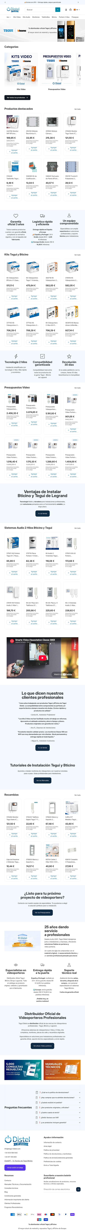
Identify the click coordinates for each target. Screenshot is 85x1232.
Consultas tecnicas (11, 1188)
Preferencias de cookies (52, 1161)
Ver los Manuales (42, 780)
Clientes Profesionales (12, 1203)
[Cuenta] (66, 9)
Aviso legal (47, 1146)
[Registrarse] (78, 1189)
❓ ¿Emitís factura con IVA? (49, 1117)
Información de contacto (52, 1142)
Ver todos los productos (16, 97)
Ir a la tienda (42, 513)
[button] (77, 9)
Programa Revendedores (13, 1207)
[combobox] (39, 9)
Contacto (7, 1180)
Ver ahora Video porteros (42, 1046)
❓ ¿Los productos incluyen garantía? (52, 1122)
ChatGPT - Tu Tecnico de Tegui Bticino (18, 1161)
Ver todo (77, 109)
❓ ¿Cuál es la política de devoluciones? (54, 1092)
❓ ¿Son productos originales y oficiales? (54, 1107)
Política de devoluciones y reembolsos (57, 1154)
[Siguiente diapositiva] (73, 72)
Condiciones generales (12, 1196)
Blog (6, 1192)
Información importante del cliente (16, 1199)
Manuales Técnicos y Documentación (17, 1184)
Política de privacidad (51, 1150)
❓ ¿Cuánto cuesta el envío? (49, 1112)
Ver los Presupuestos (42, 912)
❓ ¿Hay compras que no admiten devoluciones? (56, 1097)
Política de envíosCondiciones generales (58, 1158)
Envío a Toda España (51, 1165)
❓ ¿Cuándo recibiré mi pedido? (50, 1102)
